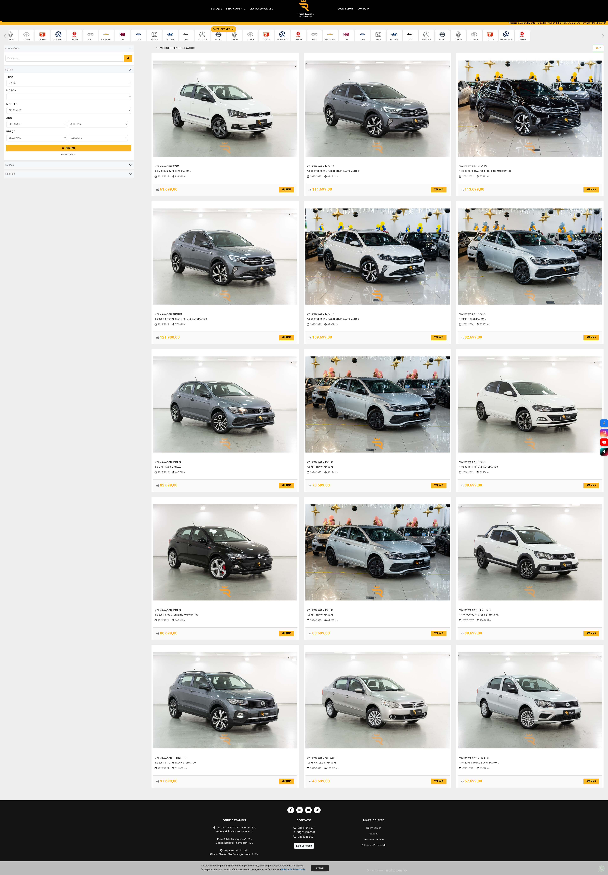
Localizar (69, 148)
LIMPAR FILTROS (68, 154)
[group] (10, 36)
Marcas (9, 165)
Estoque (373, 833)
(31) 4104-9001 (306, 828)
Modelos (10, 174)
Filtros (9, 70)
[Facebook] (290, 810)
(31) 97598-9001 (305, 832)
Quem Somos (373, 827)
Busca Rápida (12, 48)
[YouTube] (308, 810)
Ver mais (286, 189)
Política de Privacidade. (293, 869)
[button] (5, 36)
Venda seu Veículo (374, 839)
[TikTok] (317, 810)
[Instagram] (299, 810)
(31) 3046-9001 (306, 836)
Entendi (320, 868)
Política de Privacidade (373, 844)
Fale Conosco (304, 845)
